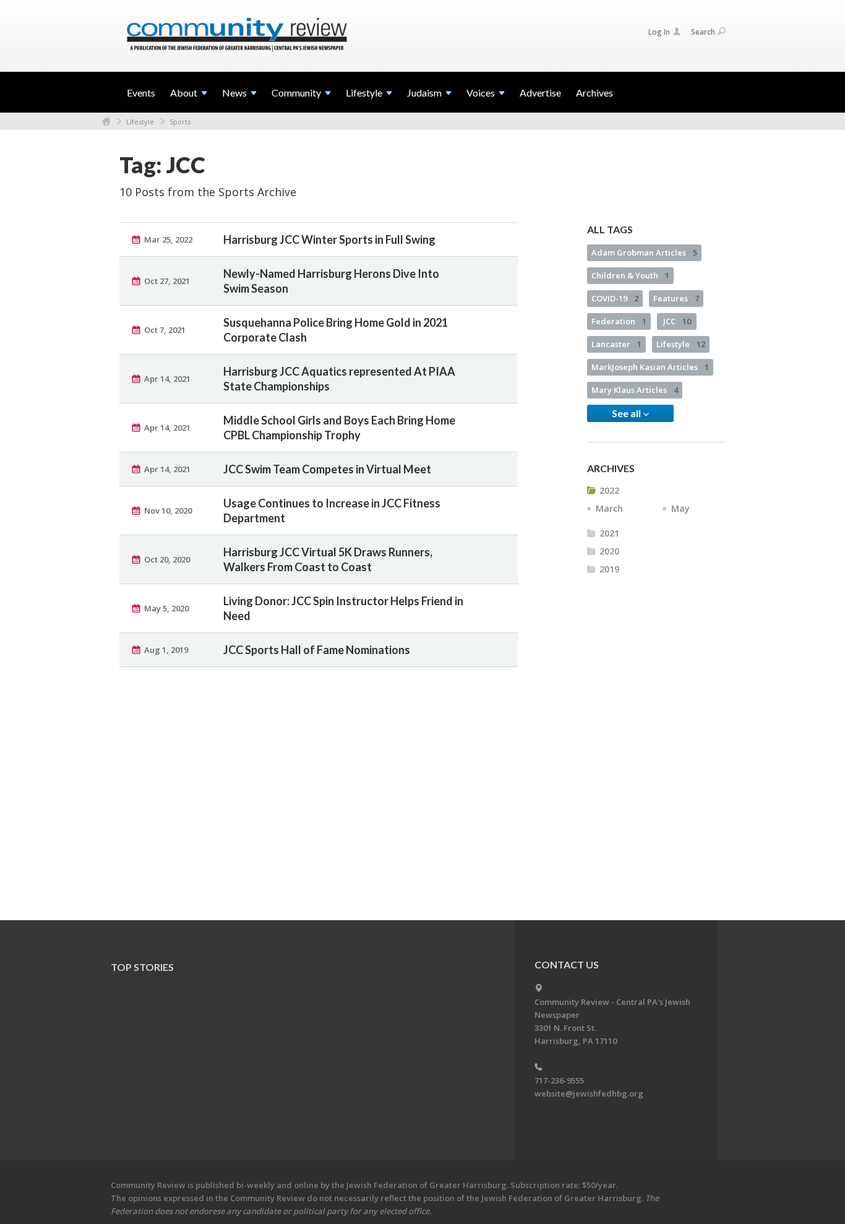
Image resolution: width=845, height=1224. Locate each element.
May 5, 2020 (166, 608)
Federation (618, 321)
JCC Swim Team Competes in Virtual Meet (327, 469)
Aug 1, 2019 (166, 649)
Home (106, 122)
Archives (594, 92)
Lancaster (616, 344)
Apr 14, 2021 (167, 378)
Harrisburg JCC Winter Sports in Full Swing (329, 239)
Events (141, 92)
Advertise (540, 92)
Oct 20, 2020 (167, 559)
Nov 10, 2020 (168, 510)
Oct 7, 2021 (165, 329)
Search (703, 32)
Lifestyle (140, 121)
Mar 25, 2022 (168, 239)
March (609, 508)
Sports (180, 121)
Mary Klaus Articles (634, 389)
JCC (677, 321)
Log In (659, 32)
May (680, 508)
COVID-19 (614, 298)
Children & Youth (630, 275)
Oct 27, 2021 (167, 281)
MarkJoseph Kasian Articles (650, 367)
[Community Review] (236, 35)
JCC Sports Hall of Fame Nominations (316, 650)
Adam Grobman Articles (644, 252)
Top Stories (142, 967)
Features (676, 298)
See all (627, 413)
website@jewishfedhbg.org (588, 1093)
